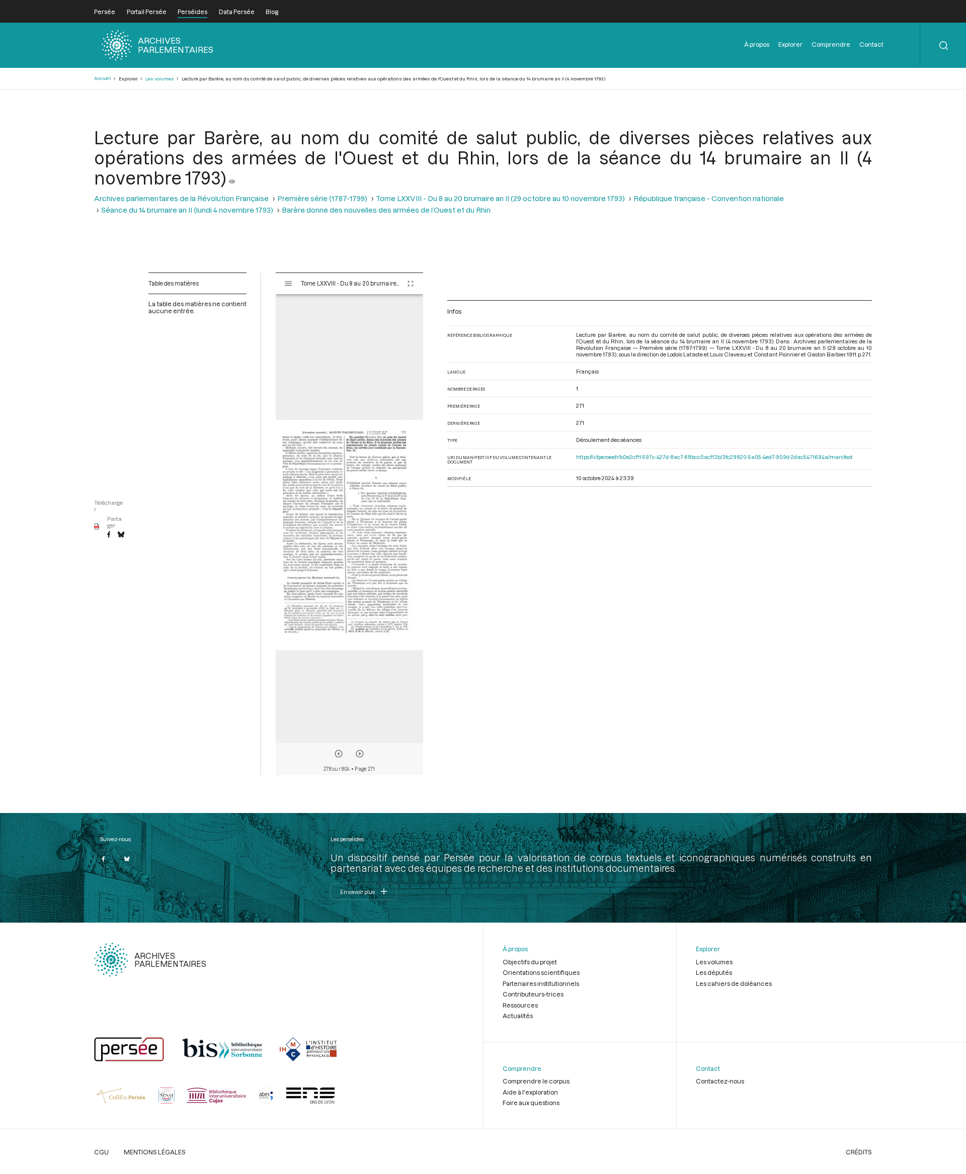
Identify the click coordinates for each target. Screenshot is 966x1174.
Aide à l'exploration (530, 1092)
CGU (101, 1151)
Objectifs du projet (530, 961)
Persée (104, 11)
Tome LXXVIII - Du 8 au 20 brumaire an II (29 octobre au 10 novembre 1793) (500, 198)
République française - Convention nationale (708, 198)
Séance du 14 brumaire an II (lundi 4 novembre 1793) (187, 210)
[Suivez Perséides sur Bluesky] (127, 859)
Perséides (192, 11)
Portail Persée (147, 11)
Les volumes (159, 78)
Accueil (102, 78)
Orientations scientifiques (541, 972)
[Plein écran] (410, 283)
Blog (272, 11)
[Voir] (232, 177)
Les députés (714, 972)
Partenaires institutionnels (541, 983)
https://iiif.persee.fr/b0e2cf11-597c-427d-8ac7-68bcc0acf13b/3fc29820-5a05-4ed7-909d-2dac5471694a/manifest (714, 457)
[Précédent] (338, 753)
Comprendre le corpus (536, 1081)
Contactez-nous (720, 1081)
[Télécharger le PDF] (97, 526)
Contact (871, 44)
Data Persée (237, 11)
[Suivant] (359, 753)
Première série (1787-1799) (322, 198)
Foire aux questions (531, 1102)
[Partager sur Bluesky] (121, 534)
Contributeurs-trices (533, 994)
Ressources (520, 1005)
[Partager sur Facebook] (108, 534)
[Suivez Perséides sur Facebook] (103, 859)
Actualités (518, 1015)
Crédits (859, 1151)
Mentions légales (155, 1151)
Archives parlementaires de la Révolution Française (181, 198)
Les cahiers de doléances (734, 983)
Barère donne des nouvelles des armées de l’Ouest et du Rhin (386, 210)
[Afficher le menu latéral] (288, 283)
